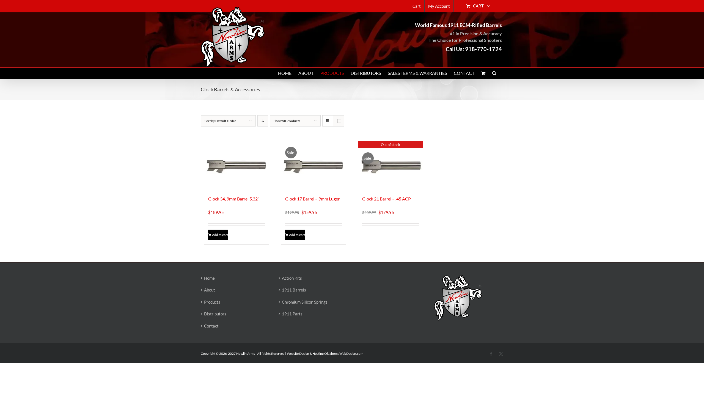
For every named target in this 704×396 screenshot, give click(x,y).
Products (212, 301)
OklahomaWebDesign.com (343, 353)
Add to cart (220, 235)
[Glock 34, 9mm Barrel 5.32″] (236, 165)
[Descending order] (262, 121)
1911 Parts (292, 313)
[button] (494, 73)
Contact (211, 325)
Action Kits (292, 278)
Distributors (215, 313)
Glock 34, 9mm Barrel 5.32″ (234, 198)
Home (209, 278)
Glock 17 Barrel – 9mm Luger (312, 198)
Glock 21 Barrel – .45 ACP (386, 198)
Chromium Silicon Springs (305, 301)
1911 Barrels (294, 289)
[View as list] (338, 121)
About (209, 289)
